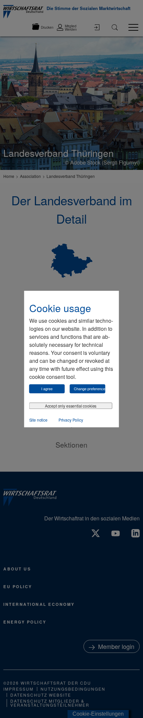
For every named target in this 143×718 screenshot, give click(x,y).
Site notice (38, 420)
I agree (47, 388)
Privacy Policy (71, 420)
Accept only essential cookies (71, 406)
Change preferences (89, 388)
